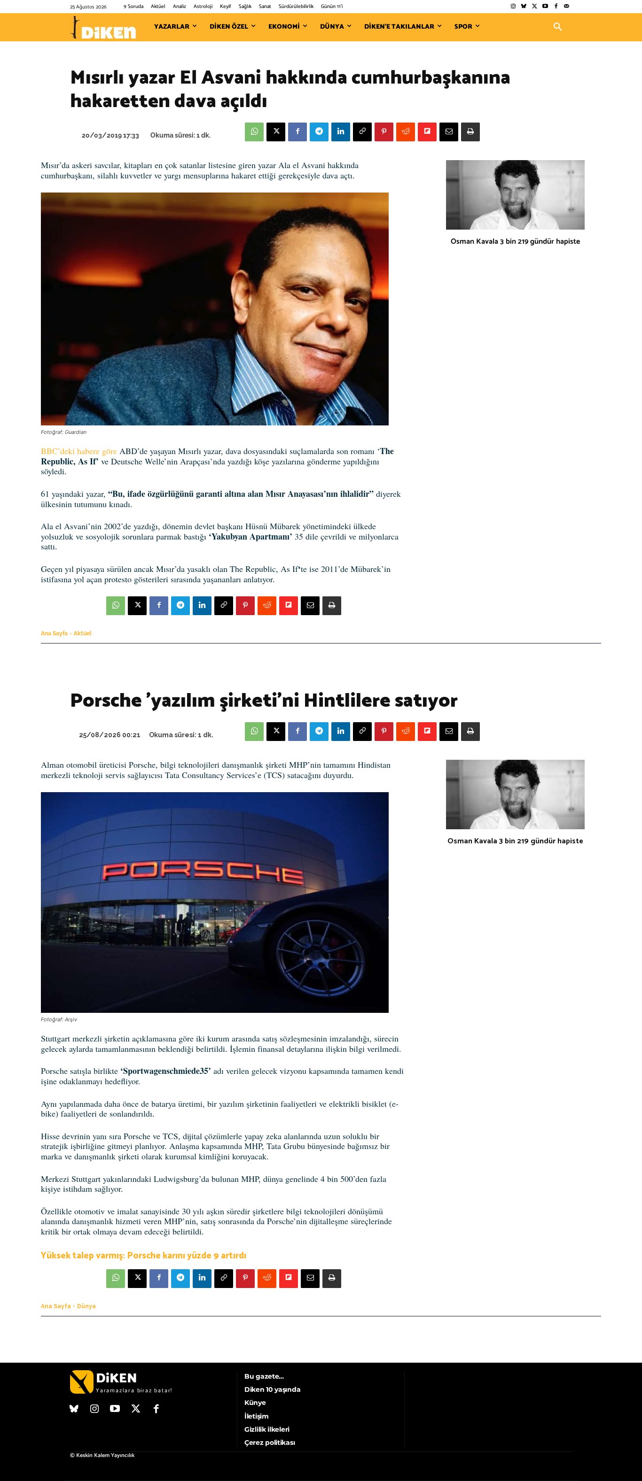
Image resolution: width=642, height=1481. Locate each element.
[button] (558, 27)
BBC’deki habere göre (79, 450)
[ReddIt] (405, 132)
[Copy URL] (362, 132)
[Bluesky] (523, 6)
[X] (275, 132)
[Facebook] (555, 6)
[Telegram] (319, 132)
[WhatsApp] (254, 132)
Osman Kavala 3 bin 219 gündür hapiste (515, 241)
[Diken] (103, 27)
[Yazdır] (470, 132)
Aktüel (83, 633)
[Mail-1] (566, 6)
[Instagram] (513, 6)
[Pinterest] (384, 132)
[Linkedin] (340, 132)
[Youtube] (545, 6)
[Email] (448, 132)
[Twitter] (534, 6)
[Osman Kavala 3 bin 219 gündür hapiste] (515, 195)
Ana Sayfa (54, 633)
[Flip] (427, 132)
